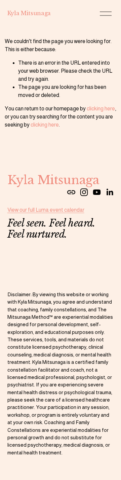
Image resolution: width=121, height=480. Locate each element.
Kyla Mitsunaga (29, 13)
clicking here (101, 108)
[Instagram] (84, 192)
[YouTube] (97, 192)
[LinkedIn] (110, 192)
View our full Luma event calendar (45, 210)
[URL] (71, 192)
